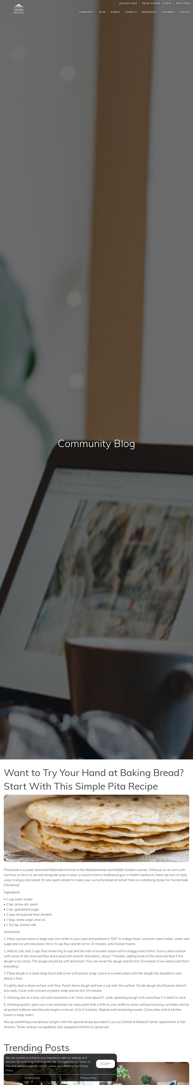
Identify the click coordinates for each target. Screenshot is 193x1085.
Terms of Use (32, 1077)
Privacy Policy (88, 1077)
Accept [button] (105, 1063)
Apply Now (183, 3)
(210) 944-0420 (128, 3)
